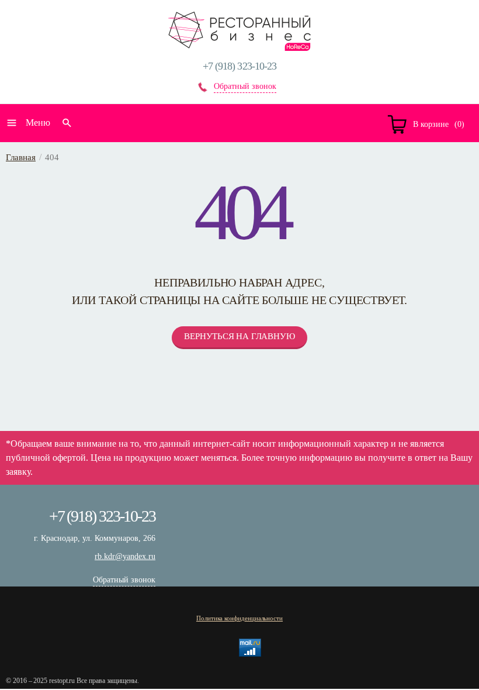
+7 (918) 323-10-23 (240, 66)
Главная (21, 157)
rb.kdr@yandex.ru (125, 556)
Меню (38, 122)
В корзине (431, 124)
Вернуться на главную (239, 336)
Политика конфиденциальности (239, 618)
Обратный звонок (245, 86)
